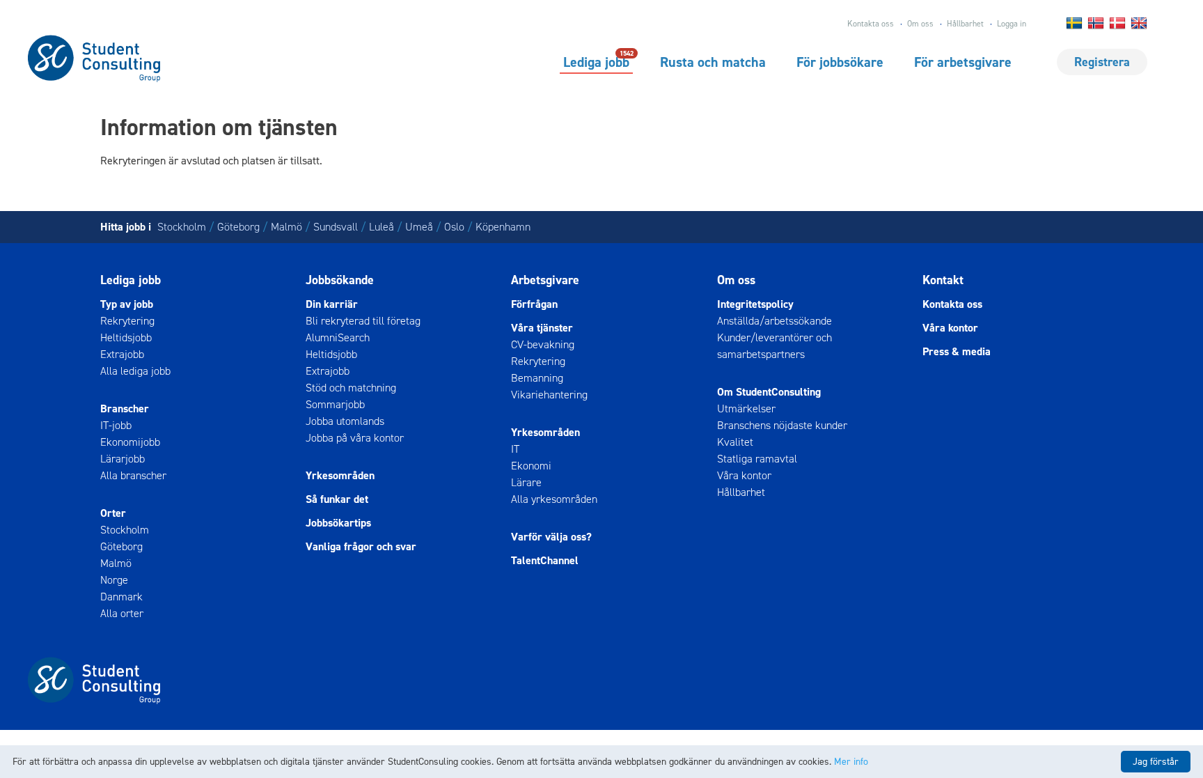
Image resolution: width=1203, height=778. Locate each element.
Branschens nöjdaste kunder (782, 425)
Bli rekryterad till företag (363, 320)
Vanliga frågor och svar (361, 546)
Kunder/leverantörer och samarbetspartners (774, 345)
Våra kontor (744, 475)
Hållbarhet (965, 23)
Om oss (920, 23)
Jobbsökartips (338, 522)
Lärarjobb (122, 458)
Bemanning (537, 378)
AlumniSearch (338, 337)
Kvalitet (735, 442)
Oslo (454, 226)
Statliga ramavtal (757, 458)
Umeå (419, 226)
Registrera (1102, 62)
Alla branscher (133, 475)
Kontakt (943, 280)
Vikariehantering (549, 394)
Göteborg (238, 226)
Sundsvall (335, 226)
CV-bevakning (542, 344)
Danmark (121, 596)
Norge (114, 580)
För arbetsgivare (963, 62)
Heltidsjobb (126, 337)
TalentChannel (545, 560)
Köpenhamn (502, 226)
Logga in (1011, 23)
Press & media (956, 351)
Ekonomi (531, 465)
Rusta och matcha (713, 62)
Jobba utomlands (345, 421)
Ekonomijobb (130, 442)
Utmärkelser (746, 408)
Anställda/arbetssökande (774, 320)
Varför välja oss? (551, 536)
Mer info (851, 761)
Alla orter (121, 613)
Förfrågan (534, 304)
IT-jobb (116, 425)
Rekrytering (127, 320)
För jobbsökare (839, 62)
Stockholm (181, 226)
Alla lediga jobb (135, 371)
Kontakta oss (870, 23)
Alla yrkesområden (554, 499)
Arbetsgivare (545, 280)
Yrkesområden (340, 475)
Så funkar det (337, 499)
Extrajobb (122, 354)
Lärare (526, 482)
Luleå (381, 226)
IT (515, 449)
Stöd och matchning (351, 387)
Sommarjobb (335, 404)
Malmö (286, 226)
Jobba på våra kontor (355, 437)
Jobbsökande (340, 280)
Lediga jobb (596, 61)
